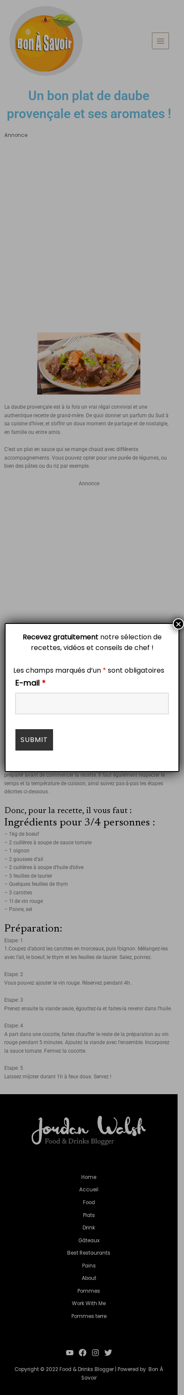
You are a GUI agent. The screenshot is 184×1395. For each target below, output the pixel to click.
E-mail (30, 682)
